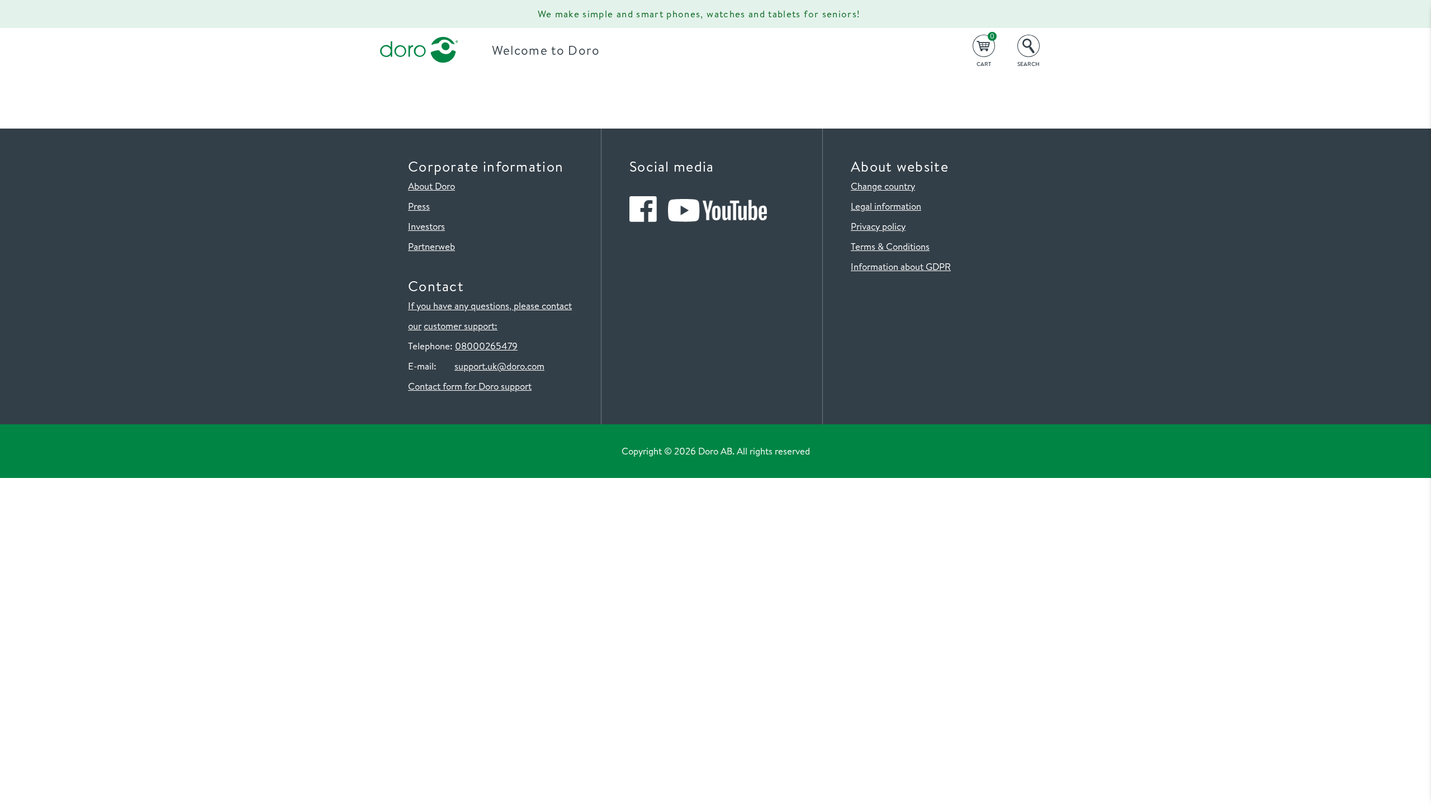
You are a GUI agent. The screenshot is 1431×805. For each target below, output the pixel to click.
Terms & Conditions (890, 246)
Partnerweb (431, 246)
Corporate (490, 14)
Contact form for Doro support (470, 386)
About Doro (431, 185)
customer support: (460, 325)
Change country (883, 185)
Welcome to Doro (546, 50)
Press (419, 206)
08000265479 (486, 345)
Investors (426, 226)
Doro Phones (412, 14)
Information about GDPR (901, 266)
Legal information (886, 206)
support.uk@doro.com (499, 365)
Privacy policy (878, 226)
